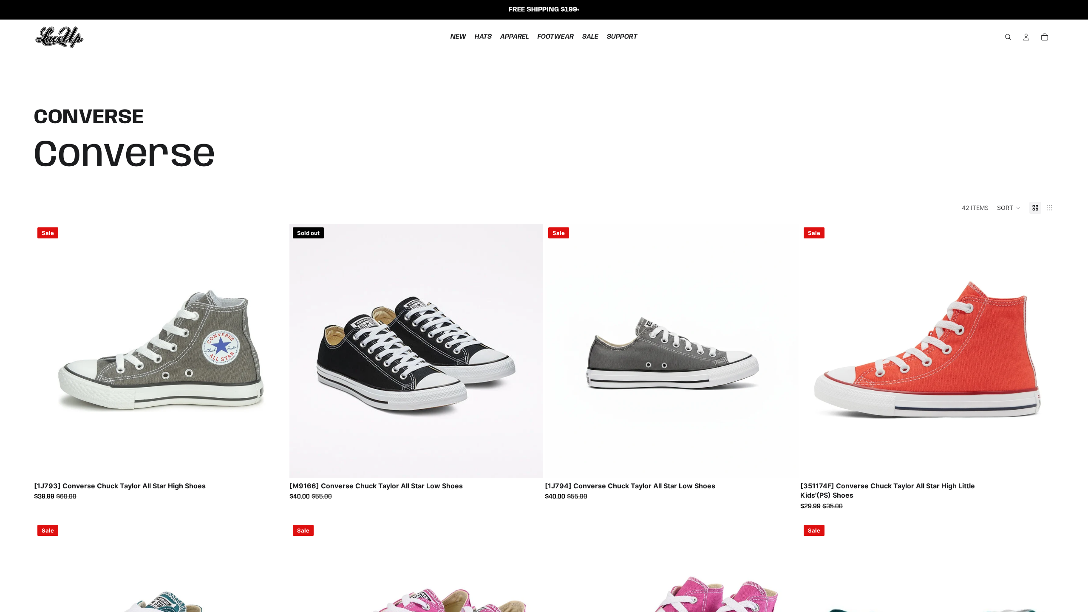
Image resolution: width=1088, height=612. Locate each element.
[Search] (1008, 37)
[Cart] (1044, 37)
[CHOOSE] (274, 464)
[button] (1009, 207)
